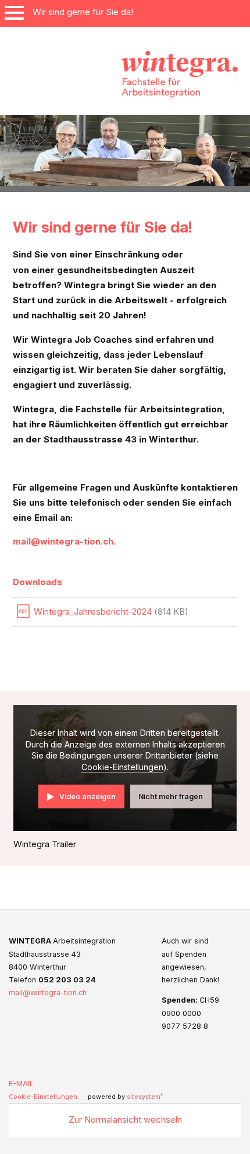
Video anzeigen (87, 796)
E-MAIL (21, 1083)
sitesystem (145, 1097)
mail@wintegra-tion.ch (48, 992)
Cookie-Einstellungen (122, 767)
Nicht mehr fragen (170, 796)
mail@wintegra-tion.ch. (64, 541)
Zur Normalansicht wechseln (125, 1119)
